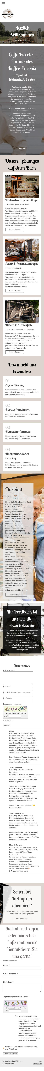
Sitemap (19, 1061)
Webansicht (37, 1064)
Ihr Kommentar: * (8, 670)
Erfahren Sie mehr (16, 595)
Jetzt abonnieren (22, 918)
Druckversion (9, 1061)
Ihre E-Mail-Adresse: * (17, 692)
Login (40, 1061)
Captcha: (12, 704)
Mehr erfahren (14, 229)
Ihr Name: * (6, 686)
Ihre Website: (7, 698)
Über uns (22, 148)
